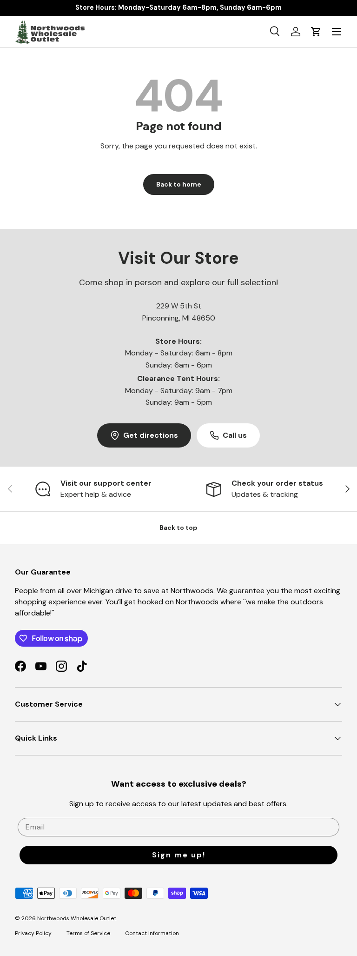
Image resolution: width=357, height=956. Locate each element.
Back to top (178, 527)
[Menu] (336, 31)
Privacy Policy (33, 933)
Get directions (150, 435)
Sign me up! (178, 855)
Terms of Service (88, 933)
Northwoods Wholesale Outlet (76, 918)
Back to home (178, 184)
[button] (316, 31)
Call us (235, 435)
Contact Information (152, 933)
